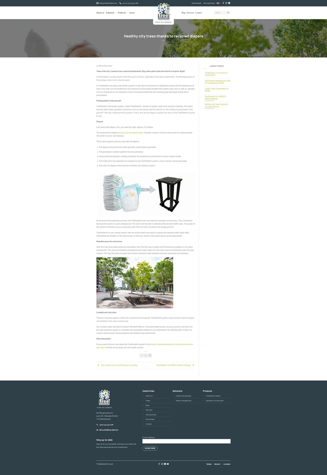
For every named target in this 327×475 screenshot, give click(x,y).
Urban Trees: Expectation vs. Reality (217, 89)
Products (122, 13)
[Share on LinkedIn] (150, 356)
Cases (132, 13)
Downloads (196, 3)
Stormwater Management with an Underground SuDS (217, 82)
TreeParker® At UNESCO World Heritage (173, 365)
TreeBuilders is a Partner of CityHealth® (216, 74)
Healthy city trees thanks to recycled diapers (216, 105)
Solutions (110, 13)
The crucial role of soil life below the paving (118, 365)
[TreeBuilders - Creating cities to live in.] (163, 13)
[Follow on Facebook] (223, 3)
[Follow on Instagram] (226, 3)
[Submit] (228, 12)
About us (100, 13)
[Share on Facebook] (142, 356)
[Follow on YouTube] (168, 464)
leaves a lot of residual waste (131, 133)
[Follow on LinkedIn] (229, 3)
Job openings (209, 3)
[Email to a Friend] (146, 356)
